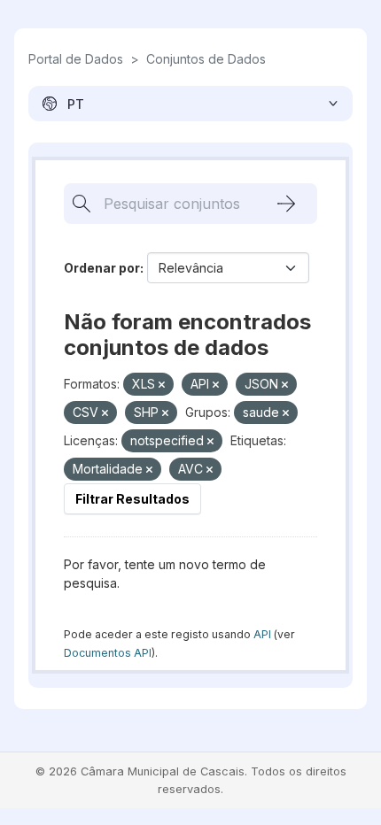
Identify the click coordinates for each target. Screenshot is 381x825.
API (262, 634)
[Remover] (162, 385)
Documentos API (108, 652)
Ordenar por (102, 267)
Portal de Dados (75, 58)
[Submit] (286, 204)
